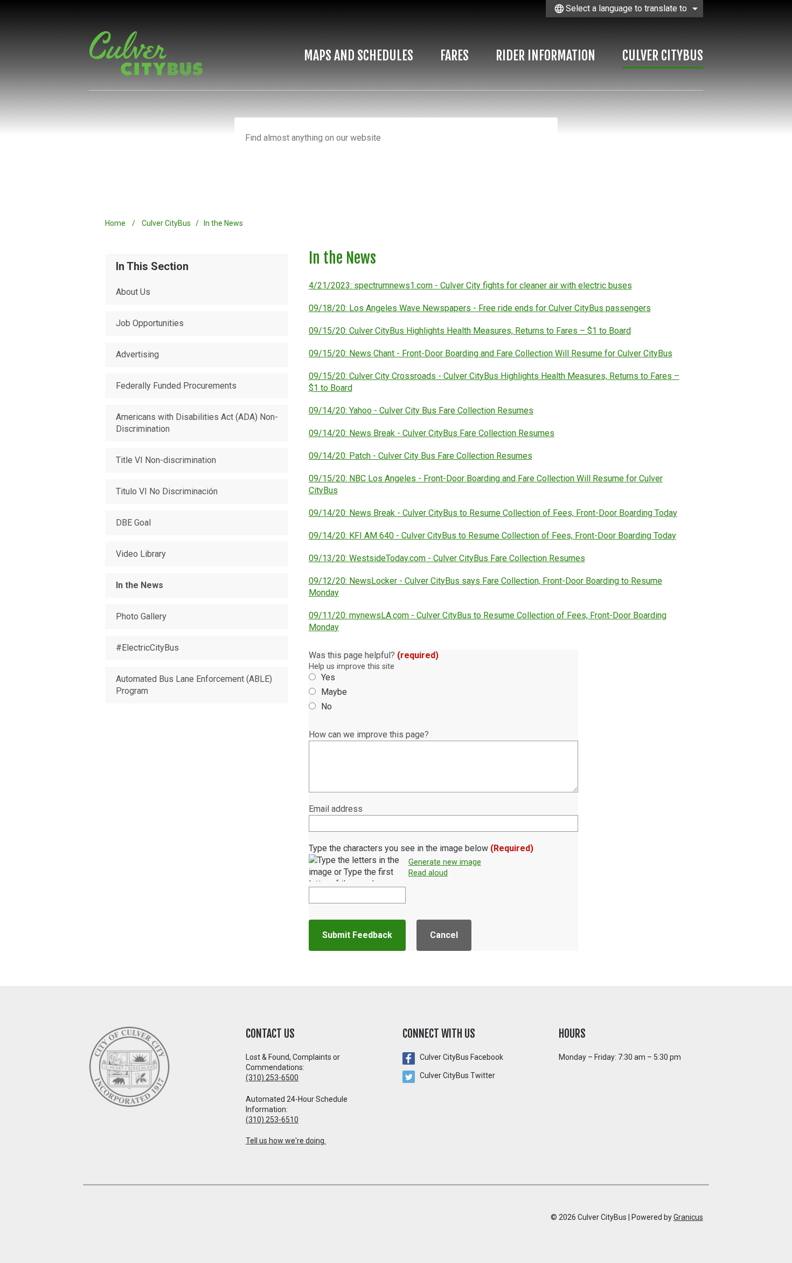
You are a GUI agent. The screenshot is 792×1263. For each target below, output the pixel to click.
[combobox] (624, 8)
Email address (336, 809)
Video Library (141, 554)
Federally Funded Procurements (176, 386)
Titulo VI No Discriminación (167, 491)
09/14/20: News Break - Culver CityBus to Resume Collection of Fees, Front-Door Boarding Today (493, 513)
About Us (133, 292)
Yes (328, 677)
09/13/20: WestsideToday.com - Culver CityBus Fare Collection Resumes (447, 558)
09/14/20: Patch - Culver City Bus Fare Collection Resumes (420, 456)
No (326, 706)
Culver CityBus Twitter (457, 1075)
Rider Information (545, 55)
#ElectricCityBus (147, 648)
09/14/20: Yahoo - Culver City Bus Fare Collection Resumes (421, 410)
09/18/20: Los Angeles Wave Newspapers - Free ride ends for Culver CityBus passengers (480, 308)
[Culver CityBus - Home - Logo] (151, 54)
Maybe (334, 692)
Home (115, 223)
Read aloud (428, 873)
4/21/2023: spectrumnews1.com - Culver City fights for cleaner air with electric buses (470, 285)
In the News (139, 585)
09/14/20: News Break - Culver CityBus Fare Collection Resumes (431, 433)
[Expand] (424, 57)
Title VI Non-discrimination (166, 460)
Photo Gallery (141, 616)
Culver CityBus (662, 55)
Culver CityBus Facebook (461, 1057)
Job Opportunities (150, 323)
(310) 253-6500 (272, 1077)
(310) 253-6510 (272, 1119)
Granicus (688, 1217)
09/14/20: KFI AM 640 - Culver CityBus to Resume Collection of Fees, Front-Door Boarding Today (492, 535)
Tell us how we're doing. (286, 1140)
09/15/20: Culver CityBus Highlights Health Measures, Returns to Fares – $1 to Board (470, 331)
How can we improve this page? (369, 734)
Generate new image (444, 862)
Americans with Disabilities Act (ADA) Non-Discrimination (197, 423)
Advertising (137, 354)
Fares (454, 55)
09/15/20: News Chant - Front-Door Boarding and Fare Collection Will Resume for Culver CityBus (490, 353)
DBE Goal (133, 522)
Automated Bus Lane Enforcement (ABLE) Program (194, 685)
